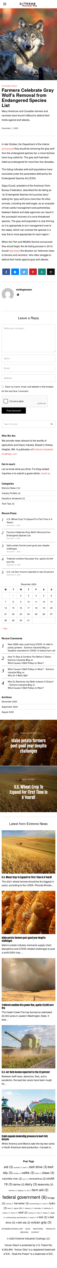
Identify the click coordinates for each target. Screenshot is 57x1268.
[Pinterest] (33, 272)
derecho (13, 1190)
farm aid (40, 1189)
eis (29, 1190)
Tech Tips (6, 503)
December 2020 (9, 701)
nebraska (38, 1208)
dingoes (22, 1190)
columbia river (12, 1178)
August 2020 (8, 711)
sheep (46, 1213)
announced (8, 148)
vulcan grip (41, 1222)
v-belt (42, 1217)
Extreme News (9, 86)
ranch (14, 1213)
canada (17, 1173)
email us (45, 473)
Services (24, 1232)
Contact (35, 1232)
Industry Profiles (9, 493)
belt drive (38, 1166)
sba (39, 1213)
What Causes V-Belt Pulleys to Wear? (26, 663)
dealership (45, 1184)
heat (45, 1203)
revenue (32, 1213)
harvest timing (35, 1203)
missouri (29, 1208)
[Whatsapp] (42, 272)
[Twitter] (24, 272)
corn (25, 1179)
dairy (31, 1184)
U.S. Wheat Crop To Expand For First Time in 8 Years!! (27, 877)
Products (50, 1228)
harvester (21, 1203)
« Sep (4, 628)
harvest (10, 1203)
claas (48, 1172)
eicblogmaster (24, 289)
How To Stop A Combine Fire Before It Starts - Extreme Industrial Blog (30, 658)
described (14, 250)
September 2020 (10, 706)
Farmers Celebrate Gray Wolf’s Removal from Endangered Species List (29, 534)
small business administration (17, 1217)
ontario (6, 1213)
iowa (10, 1208)
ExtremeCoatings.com (12, 1228)
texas (33, 1217)
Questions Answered (12, 498)
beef (26, 1167)
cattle (28, 1172)
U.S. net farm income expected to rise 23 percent (30, 571)
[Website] (18, 295)
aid (8, 1166)
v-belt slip (23, 1222)
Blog (28, 1228)
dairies (18, 1184)
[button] (51, 424)
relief (23, 1212)
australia (18, 1167)
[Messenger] (15, 272)
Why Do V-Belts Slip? (18, 675)
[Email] (51, 272)
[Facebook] (6, 272)
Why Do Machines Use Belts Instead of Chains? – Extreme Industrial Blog (31, 683)
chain (38, 1173)
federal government (24, 1197)
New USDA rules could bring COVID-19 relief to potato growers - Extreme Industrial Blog (30, 646)
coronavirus (37, 1178)
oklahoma (49, 1208)
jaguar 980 (19, 1208)
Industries (38, 1228)
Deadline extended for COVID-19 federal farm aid (31, 650)
